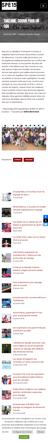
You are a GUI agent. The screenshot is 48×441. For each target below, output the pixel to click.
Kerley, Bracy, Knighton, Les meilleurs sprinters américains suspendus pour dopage (29, 392)
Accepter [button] (24, 437)
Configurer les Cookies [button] (22, 432)
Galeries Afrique (33, 34)
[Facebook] (45, 217)
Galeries (21, 34)
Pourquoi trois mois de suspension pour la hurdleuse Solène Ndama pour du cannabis (28, 377)
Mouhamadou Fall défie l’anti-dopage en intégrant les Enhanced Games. (29, 407)
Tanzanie (29, 160)
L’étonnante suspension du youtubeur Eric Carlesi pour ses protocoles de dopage (27, 255)
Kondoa (17, 160)
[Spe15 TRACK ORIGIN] (9, 6)
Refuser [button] (41, 432)
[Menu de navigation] (43, 6)
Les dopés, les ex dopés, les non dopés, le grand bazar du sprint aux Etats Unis (29, 225)
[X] (45, 220)
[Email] (45, 224)
